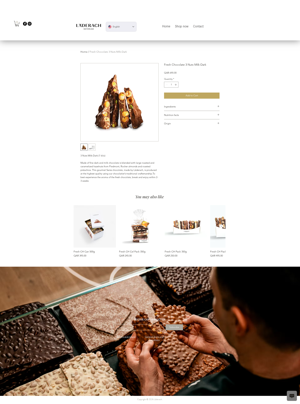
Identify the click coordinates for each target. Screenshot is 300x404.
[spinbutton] (171, 84)
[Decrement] (166, 84)
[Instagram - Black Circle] (30, 24)
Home (84, 51)
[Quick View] (95, 226)
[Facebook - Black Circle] (25, 24)
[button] (17, 23)
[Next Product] (221, 226)
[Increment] (176, 84)
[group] (149, 231)
